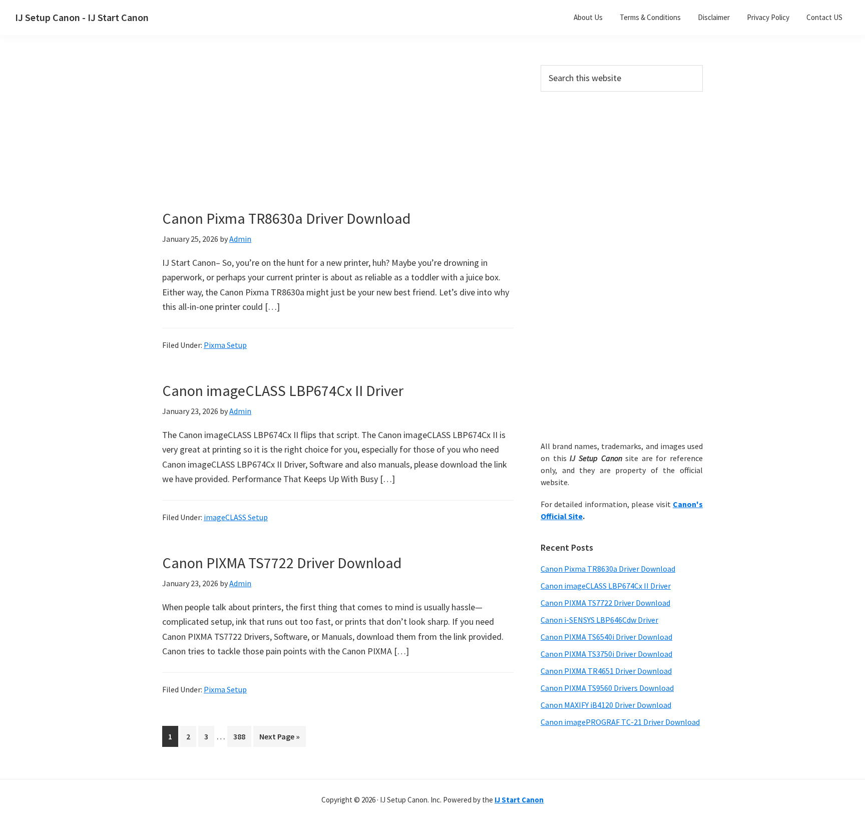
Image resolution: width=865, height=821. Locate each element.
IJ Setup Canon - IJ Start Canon (82, 17)
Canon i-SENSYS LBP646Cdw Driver (599, 620)
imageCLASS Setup (236, 517)
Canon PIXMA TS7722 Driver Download (281, 562)
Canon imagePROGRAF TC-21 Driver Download (620, 722)
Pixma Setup (225, 345)
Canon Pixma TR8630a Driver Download (286, 218)
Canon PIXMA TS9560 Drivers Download (607, 688)
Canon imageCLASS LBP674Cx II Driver (282, 390)
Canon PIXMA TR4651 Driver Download (606, 671)
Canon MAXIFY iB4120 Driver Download (606, 705)
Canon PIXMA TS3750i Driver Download (606, 654)
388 (241, 736)
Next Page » (279, 739)
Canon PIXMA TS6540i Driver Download (606, 637)
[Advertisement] (337, 139)
